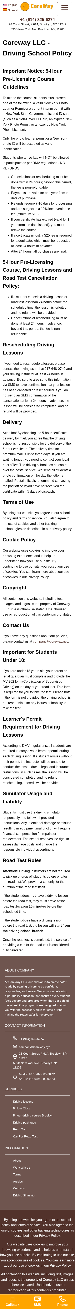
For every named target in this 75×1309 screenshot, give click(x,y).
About (17, 1160)
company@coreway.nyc (50, 641)
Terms (17, 1174)
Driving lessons (23, 1101)
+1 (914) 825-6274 (37, 19)
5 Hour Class (21, 1108)
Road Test (19, 1129)
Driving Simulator (24, 1195)
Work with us (21, 1167)
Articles (18, 1181)
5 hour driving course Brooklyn (33, 1115)
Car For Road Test (25, 1136)
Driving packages (24, 1122)
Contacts (19, 1188)
